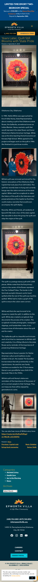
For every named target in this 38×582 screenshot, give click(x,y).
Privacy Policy (27, 563)
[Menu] (32, 26)
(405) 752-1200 (11, 33)
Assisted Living (12, 472)
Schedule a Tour (27, 33)
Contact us (12, 14)
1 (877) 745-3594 (24, 519)
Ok (32, 578)
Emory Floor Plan (28, 11)
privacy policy (15, 575)
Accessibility (13, 565)
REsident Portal (18, 555)
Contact (19, 551)
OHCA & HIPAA (24, 565)
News (9, 442)
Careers (18, 547)
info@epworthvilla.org (19, 522)
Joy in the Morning (14, 478)
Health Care (11, 475)
